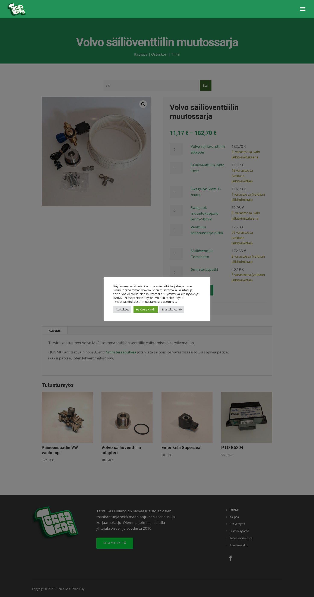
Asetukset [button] (122, 309)
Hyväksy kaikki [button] (145, 309)
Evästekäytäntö (171, 309)
